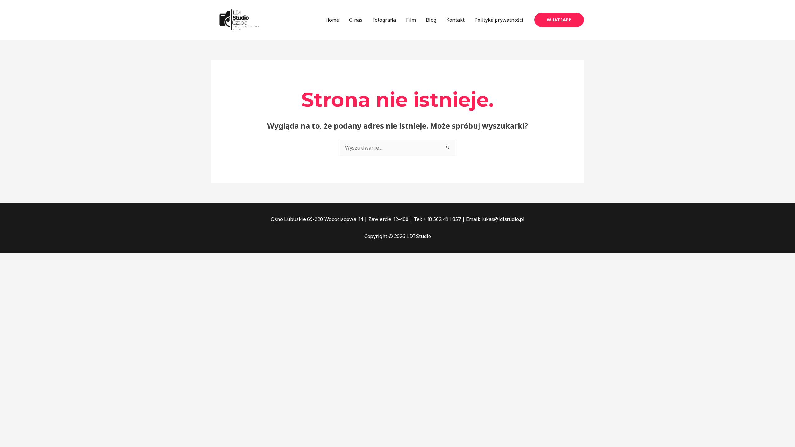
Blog (431, 19)
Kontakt (455, 19)
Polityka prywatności (499, 19)
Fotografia (384, 19)
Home (332, 19)
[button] (559, 20)
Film (411, 19)
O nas (355, 19)
